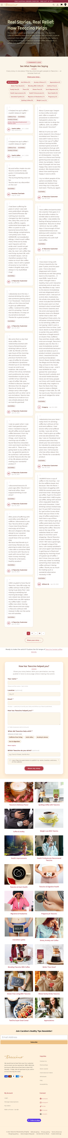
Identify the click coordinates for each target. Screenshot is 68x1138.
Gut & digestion (14, 741)
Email (10, 699)
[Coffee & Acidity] (18, 819)
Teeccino (13, 1131)
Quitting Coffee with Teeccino (49, 805)
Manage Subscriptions (11, 1102)
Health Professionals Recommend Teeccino (49, 859)
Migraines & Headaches (19, 914)
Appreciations (49, 1020)
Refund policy (35, 1132)
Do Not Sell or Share (42, 1134)
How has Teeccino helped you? (20, 710)
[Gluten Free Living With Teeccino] (19, 981)
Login (6, 1098)
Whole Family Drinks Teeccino (49, 994)
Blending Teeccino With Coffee (19, 967)
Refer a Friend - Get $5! (11, 1109)
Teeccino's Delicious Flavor (18, 805)
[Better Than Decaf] (49, 954)
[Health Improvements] (18, 845)
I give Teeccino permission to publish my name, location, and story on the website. (35, 761)
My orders (7, 1105)
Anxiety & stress (42, 737)
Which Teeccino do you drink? (23, 750)
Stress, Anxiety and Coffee (49, 940)
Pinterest (43, 1110)
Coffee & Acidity (19, 831)
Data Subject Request (27, 1134)
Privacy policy (45, 1132)
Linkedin (43, 1114)
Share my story (34, 768)
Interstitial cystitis (18, 940)
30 (39, 633)
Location (15, 690)
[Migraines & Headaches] (18, 901)
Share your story (34, 77)
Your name (12, 679)
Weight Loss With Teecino (49, 831)
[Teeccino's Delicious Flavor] (18, 792)
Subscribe (34, 1042)
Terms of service (57, 1132)
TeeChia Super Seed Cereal (19, 1020)
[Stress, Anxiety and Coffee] (49, 928)
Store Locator (44, 1068)
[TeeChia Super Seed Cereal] (19, 1007)
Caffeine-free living (15, 737)
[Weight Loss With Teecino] (49, 819)
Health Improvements (19, 858)
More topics (12, 745)
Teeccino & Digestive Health (49, 887)
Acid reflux (29, 737)
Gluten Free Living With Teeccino (19, 994)
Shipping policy (13, 1134)
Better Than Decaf (49, 967)
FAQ (41, 1080)
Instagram (44, 1103)
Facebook (44, 1099)
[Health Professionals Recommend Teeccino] (49, 845)
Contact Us (43, 1061)
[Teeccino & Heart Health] (18, 874)
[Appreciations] (49, 1007)
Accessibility (44, 1084)
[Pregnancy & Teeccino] (49, 901)
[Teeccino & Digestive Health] (49, 874)
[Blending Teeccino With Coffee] (19, 954)
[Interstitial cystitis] (19, 927)
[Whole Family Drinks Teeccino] (49, 981)
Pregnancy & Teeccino (49, 914)
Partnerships (44, 1065)
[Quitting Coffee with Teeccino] (49, 792)
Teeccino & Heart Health (19, 887)
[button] (54, 5)
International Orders (46, 1072)
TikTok (43, 1107)
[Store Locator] (65, 5)
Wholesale (43, 1076)
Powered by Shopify (22, 1131)
